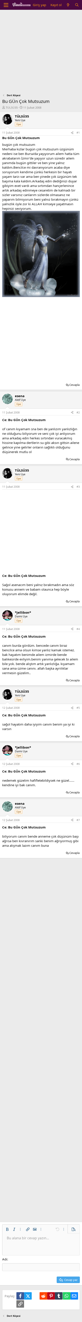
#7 (78, 820)
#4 (78, 629)
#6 (78, 764)
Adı (4, 1259)
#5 (78, 708)
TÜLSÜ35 (12, 107)
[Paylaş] (72, 132)
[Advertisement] (41, 53)
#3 (78, 487)
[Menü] (6, 5)
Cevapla (74, 385)
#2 (78, 412)
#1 (78, 132)
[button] (7, 1229)
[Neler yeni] (68, 5)
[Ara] (77, 5)
